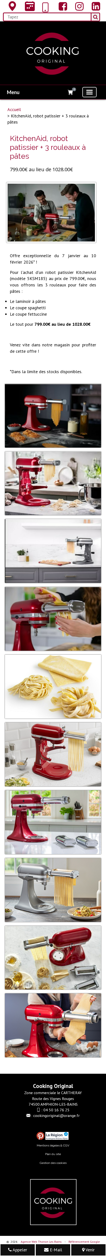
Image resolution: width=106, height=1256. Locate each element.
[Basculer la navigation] (89, 92)
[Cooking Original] (11, 6)
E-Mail (55, 1250)
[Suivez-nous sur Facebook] (62, 6)
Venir (90, 1250)
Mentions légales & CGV (53, 1145)
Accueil (14, 109)
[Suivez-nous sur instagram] (78, 6)
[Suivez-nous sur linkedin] (95, 6)
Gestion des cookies (53, 1163)
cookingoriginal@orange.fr (56, 1115)
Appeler (19, 1250)
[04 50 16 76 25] (45, 7)
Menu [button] (13, 92)
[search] (47, 17)
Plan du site (53, 1154)
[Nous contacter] (28, 6)
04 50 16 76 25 (56, 1109)
